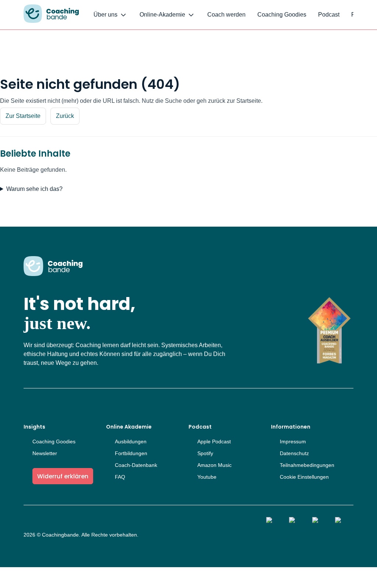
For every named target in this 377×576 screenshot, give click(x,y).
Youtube (206, 477)
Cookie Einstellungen (304, 477)
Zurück (65, 116)
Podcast (328, 14)
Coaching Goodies (281, 14)
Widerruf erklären (62, 476)
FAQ (120, 477)
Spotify (205, 453)
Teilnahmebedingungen (307, 465)
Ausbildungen (131, 441)
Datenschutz (294, 453)
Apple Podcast (214, 441)
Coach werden (226, 14)
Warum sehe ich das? (34, 189)
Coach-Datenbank (136, 465)
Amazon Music (214, 465)
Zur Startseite (23, 116)
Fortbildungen (131, 453)
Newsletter (44, 453)
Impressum (293, 441)
